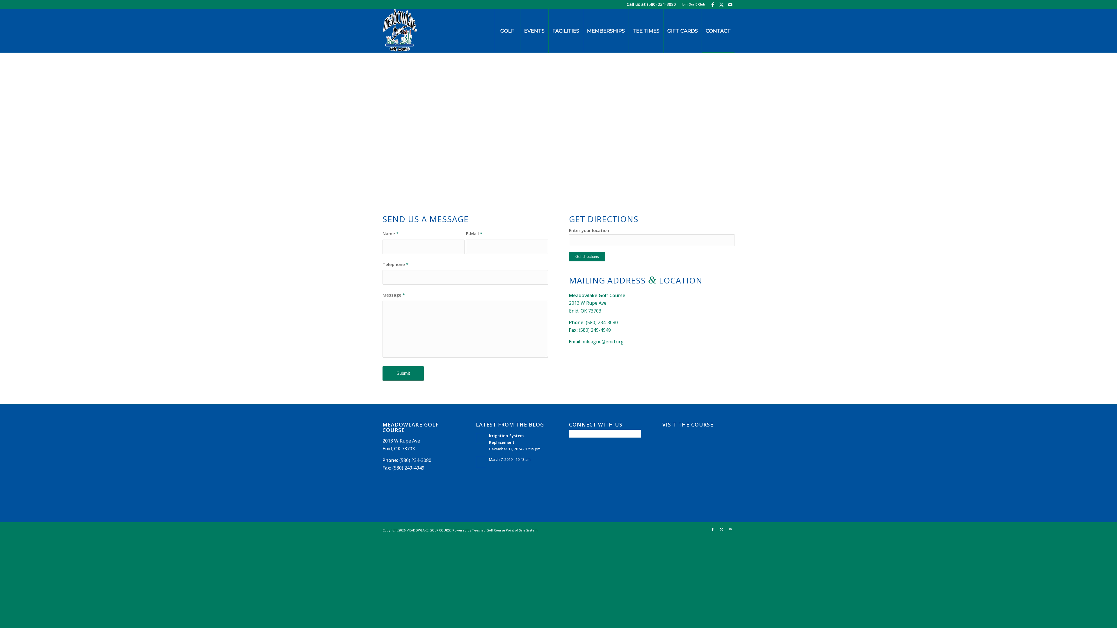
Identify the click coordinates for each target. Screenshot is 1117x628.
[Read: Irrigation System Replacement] (481, 438)
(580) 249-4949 (595, 330)
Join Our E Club (693, 4)
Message (394, 295)
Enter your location (589, 230)
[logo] (400, 31)
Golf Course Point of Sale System (512, 530)
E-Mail (474, 233)
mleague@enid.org (603, 341)
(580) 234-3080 (661, 4)
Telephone (395, 264)
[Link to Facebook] (712, 4)
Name (391, 233)
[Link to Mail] (730, 4)
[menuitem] (692, 4)
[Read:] (481, 462)
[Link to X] (721, 4)
